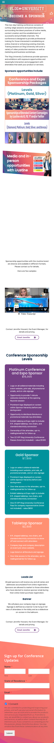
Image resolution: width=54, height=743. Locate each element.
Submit (9, 733)
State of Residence (15, 681)
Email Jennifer (23, 337)
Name (8, 666)
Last (30, 676)
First (6, 676)
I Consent (13, 704)
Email (8, 692)
